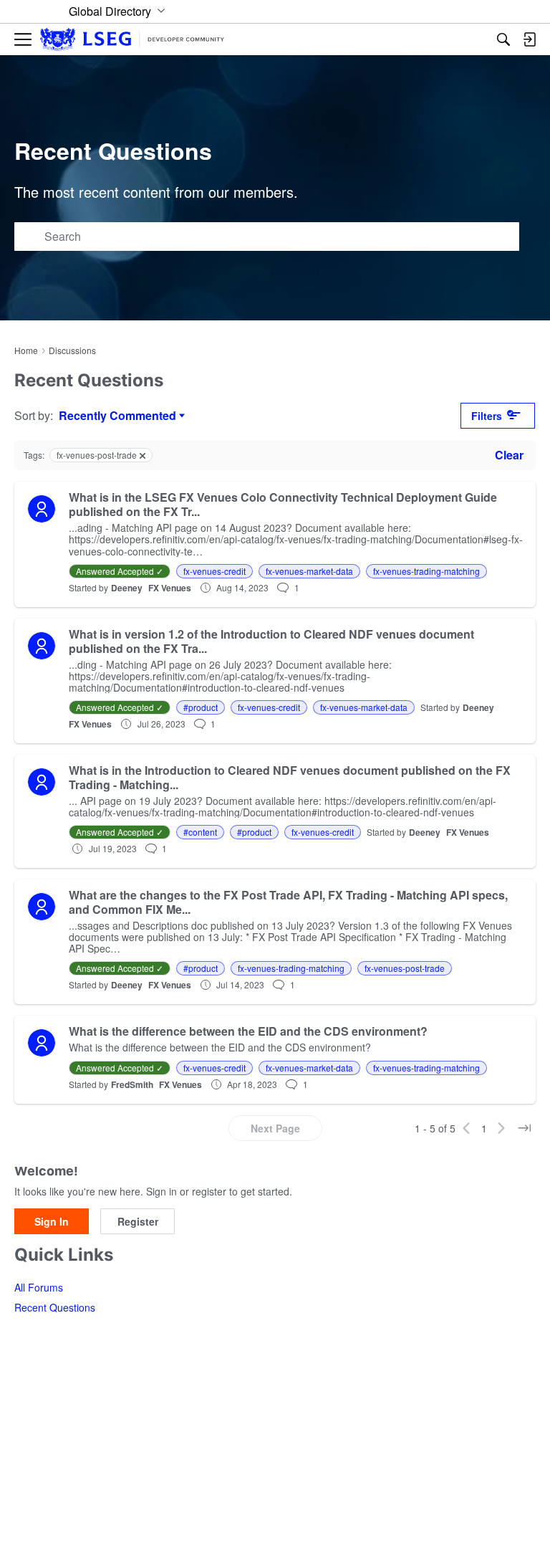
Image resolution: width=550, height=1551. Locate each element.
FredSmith (132, 1084)
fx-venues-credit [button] (214, 571)
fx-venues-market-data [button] (309, 571)
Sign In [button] (51, 1221)
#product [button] (200, 707)
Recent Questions (54, 1307)
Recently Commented (117, 415)
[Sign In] (529, 39)
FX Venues (169, 587)
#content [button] (200, 832)
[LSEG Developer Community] (132, 40)
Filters (486, 416)
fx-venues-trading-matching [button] (426, 571)
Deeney (127, 587)
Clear (509, 455)
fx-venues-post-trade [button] (405, 968)
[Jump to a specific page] (524, 1128)
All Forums (38, 1287)
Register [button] (137, 1221)
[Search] (503, 39)
